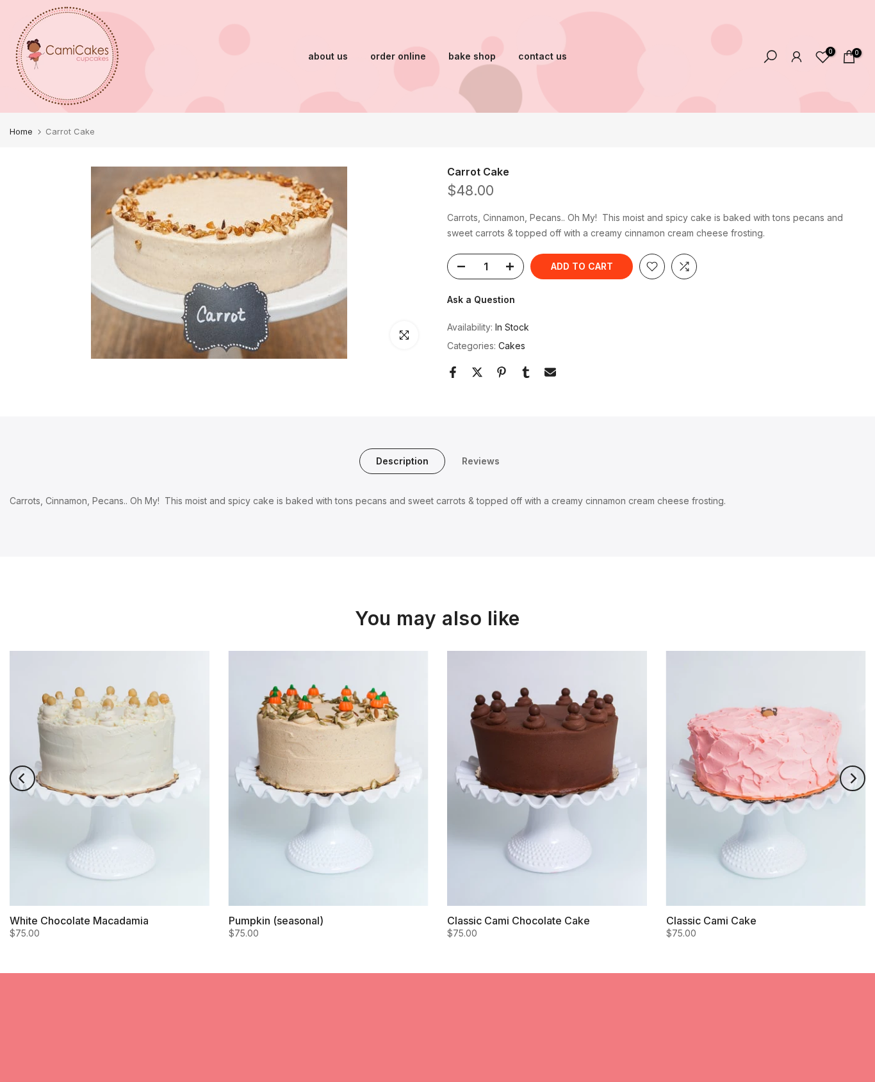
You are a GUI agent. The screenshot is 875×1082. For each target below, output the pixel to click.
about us (328, 56)
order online (398, 56)
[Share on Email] (550, 372)
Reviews (481, 460)
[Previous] (22, 778)
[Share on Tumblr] (526, 372)
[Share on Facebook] (453, 372)
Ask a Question (481, 299)
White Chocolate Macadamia (79, 920)
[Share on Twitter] (477, 372)
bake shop (472, 56)
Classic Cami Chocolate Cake (518, 920)
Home (21, 131)
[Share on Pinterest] (501, 372)
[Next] (852, 778)
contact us (542, 56)
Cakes (511, 345)
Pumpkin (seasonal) (276, 920)
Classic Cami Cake (711, 920)
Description (402, 460)
